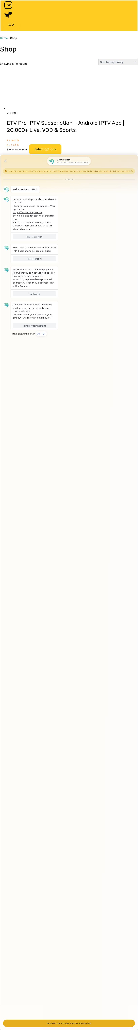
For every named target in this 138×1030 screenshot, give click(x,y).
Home (4, 38)
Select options (45, 149)
